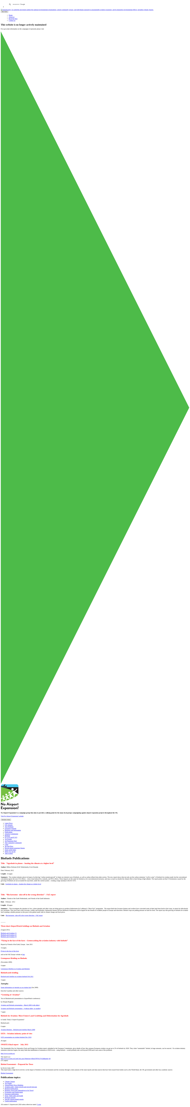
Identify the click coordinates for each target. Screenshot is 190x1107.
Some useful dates (10, 850)
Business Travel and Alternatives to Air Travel (19, 1090)
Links (6, 844)
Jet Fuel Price (9, 846)
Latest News (9, 823)
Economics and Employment (14, 1092)
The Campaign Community (13, 843)
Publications (8, 832)
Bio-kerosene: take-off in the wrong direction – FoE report (24, 915)
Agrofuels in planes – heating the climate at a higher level (23, 884)
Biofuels (7, 835)
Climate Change (10, 1081)
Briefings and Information (13, 830)
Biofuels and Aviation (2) (9, 935)
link (23, 954)
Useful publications (11, 1101)
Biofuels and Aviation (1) (9, 933)
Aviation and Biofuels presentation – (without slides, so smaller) (21, 1008)
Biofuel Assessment (7, 1073)
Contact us (12, 20)
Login (39, 1104)
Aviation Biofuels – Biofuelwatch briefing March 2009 (18, 1030)
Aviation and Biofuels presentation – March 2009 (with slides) (20, 1005)
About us (11, 17)
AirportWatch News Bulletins (14, 1085)
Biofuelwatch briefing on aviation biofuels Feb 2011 (17, 976)
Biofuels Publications (11, 1089)
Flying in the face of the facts (10, 951)
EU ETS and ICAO (11, 837)
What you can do (10, 851)
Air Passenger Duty (11, 841)
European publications (12, 1094)
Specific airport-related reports (14, 1099)
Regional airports (10, 1097)
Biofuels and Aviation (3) (9, 937)
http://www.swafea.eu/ (8, 1053)
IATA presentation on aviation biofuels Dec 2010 (16, 1037)
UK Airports (9, 825)
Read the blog (13, 19)
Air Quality (8, 1083)
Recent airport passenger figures (15, 848)
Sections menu (6, 819)
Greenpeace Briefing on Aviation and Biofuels (15, 969)
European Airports (10, 828)
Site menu (4, 11)
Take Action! (9, 853)
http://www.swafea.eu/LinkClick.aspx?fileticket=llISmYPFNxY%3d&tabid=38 (25, 1058)
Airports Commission (11, 834)
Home (11, 15)
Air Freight (8, 839)
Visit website (12, 816)
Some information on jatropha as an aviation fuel (16, 987)
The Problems (9, 827)
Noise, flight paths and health (14, 1096)
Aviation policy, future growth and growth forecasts (21, 1087)
